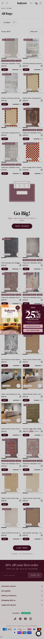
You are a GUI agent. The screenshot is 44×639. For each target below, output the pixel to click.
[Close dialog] (43, 305)
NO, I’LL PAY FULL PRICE (33, 330)
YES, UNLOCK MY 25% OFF (33, 326)
